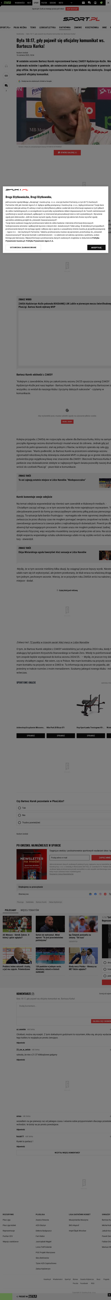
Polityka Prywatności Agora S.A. (40, 241)
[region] (55, 219)
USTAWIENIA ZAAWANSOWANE (23, 247)
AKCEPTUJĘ (96, 248)
